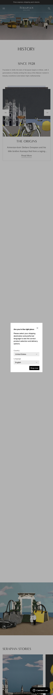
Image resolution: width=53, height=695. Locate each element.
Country (17, 350)
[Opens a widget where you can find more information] (40, 690)
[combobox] (20, 354)
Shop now (34, 368)
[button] (37, 328)
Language (17, 359)
